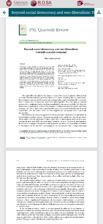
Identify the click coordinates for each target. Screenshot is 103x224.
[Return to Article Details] (4, 12)
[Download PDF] (98, 12)
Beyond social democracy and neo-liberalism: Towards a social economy (57, 12)
